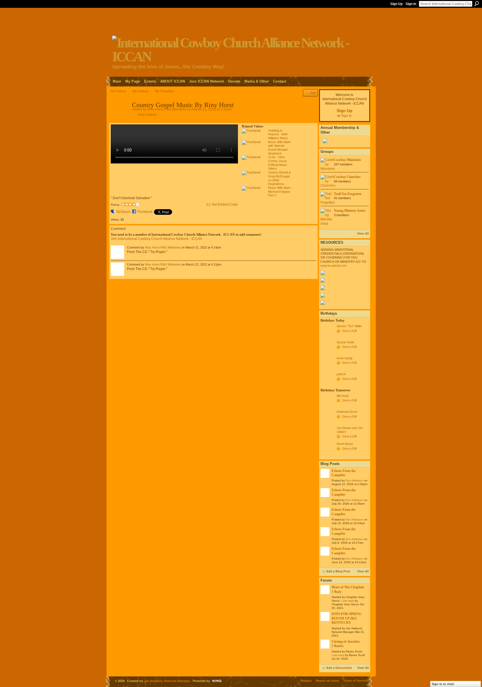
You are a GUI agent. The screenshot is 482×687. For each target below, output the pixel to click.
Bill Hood (342, 395)
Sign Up (396, 4)
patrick (341, 374)
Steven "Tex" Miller (349, 326)
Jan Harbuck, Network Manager (166, 681)
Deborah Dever (347, 411)
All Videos (118, 91)
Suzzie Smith (345, 342)
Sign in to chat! (443, 684)
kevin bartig (344, 358)
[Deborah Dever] (327, 422)
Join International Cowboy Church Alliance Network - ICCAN (156, 239)
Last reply (347, 600)
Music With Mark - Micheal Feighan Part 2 (280, 191)
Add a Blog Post (338, 571)
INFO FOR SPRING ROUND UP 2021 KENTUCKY (347, 618)
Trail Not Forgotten (348, 194)
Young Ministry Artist (349, 211)
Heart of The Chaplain (348, 587)
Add (313, 92)
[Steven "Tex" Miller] (327, 336)
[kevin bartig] (327, 368)
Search (476, 3)
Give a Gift (349, 330)
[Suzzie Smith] (327, 353)
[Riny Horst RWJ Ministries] (121, 117)
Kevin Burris (345, 443)
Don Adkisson (354, 480)
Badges (306, 680)
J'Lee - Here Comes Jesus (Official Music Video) (277, 162)
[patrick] (327, 384)
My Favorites (164, 91)
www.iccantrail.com (333, 265)
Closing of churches (346, 641)
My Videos (140, 91)
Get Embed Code (225, 204)
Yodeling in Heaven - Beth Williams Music (278, 134)
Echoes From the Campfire (344, 473)
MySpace (123, 212)
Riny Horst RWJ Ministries (167, 109)
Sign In (411, 4)
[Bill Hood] (327, 406)
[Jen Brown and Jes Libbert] (327, 438)
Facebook (145, 212)
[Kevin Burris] (327, 454)
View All (363, 233)
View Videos (147, 115)
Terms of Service (355, 680)
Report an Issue (327, 680)
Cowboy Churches (347, 177)
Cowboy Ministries (347, 160)
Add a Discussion (339, 667)
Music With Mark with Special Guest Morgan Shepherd (279, 147)
